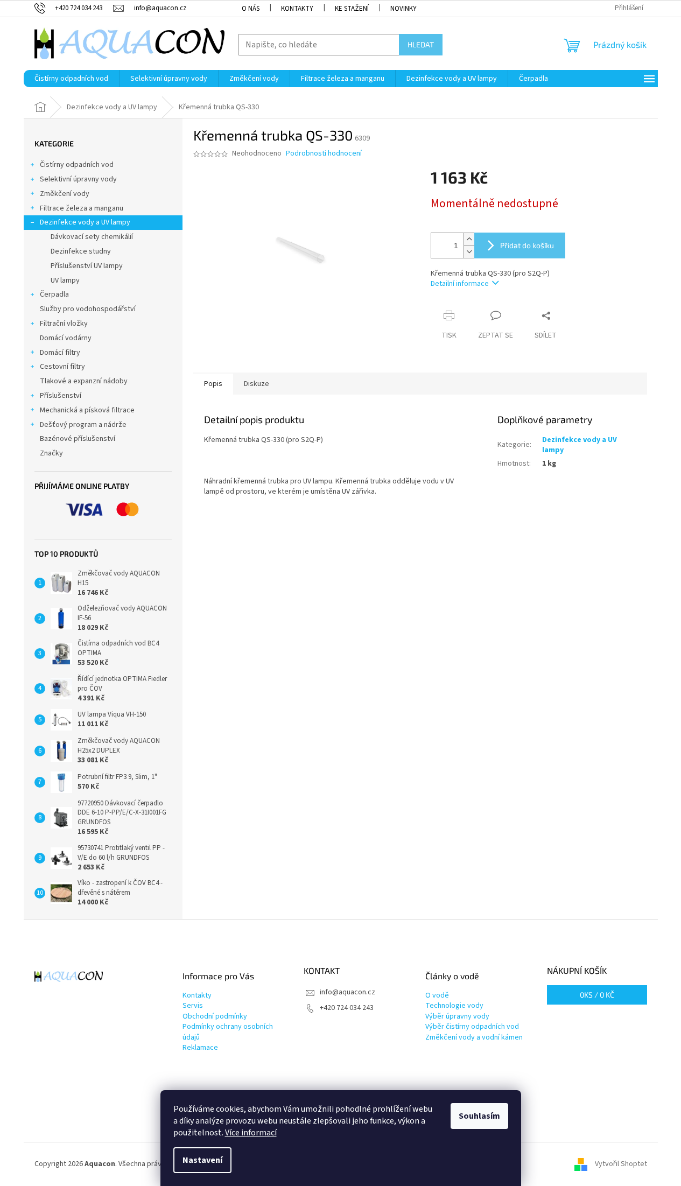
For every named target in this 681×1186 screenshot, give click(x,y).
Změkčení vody (64, 193)
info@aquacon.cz (347, 992)
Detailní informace (460, 283)
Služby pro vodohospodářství (88, 309)
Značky (51, 453)
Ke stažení (352, 8)
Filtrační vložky (64, 323)
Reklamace (200, 1048)
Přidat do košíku (527, 245)
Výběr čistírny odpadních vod (472, 1027)
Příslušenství (60, 395)
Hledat (421, 44)
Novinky (403, 8)
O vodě (437, 996)
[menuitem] (71, 78)
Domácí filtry (60, 352)
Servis (192, 1006)
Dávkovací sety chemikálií (92, 236)
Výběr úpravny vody (457, 1017)
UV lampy (65, 280)
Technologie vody (454, 1006)
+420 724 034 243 (347, 1007)
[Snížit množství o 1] (469, 251)
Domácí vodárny (66, 338)
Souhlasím (479, 1116)
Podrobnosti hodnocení (324, 154)
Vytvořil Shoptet (621, 1164)
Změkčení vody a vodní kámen (474, 1038)
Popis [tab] (213, 383)
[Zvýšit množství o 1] (469, 239)
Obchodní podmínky (214, 1017)
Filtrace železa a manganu (81, 208)
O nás (250, 8)
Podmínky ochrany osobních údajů (227, 1032)
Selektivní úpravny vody (78, 179)
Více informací (251, 1133)
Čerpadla (54, 294)
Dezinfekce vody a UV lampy (85, 222)
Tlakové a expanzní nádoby (84, 381)
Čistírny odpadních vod (77, 164)
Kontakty (297, 8)
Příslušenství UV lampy (87, 266)
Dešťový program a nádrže (83, 424)
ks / (597, 994)
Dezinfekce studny (81, 251)
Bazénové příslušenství (77, 438)
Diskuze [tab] (256, 383)
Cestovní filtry (62, 366)
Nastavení (202, 1160)
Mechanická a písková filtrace (87, 410)
